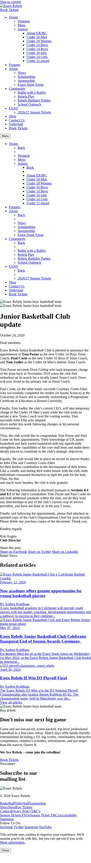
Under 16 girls (37, 53)
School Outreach (29, 104)
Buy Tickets (23, 807)
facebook (6, 827)
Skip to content (10, 2)
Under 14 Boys (37, 49)
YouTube (45, 827)
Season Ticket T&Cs (44, 815)
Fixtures (14, 65)
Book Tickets (9, 10)
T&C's (35, 811)
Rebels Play (26, 96)
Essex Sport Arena (31, 84)
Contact (5, 811)
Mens (21, 25)
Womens (24, 21)
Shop (12, 116)
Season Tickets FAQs (15, 815)
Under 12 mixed (38, 61)
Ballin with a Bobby (32, 92)
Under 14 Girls (37, 57)
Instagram (31, 827)
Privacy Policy (21, 811)
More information (12, 842)
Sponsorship (26, 80)
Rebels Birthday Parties (34, 100)
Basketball (7, 803)
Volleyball (16, 124)
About (13, 69)
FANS (13, 108)
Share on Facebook (13, 552)
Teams (13, 17)
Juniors (23, 29)
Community (17, 88)
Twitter (19, 827)
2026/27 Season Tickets (34, 112)
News (22, 73)
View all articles (11, 702)
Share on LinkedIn (65, 552)
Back (21, 148)
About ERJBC (37, 33)
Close (5, 850)
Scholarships (26, 77)
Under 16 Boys (37, 45)
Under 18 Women (39, 41)
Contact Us (17, 120)
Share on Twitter (39, 552)
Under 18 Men (37, 37)
